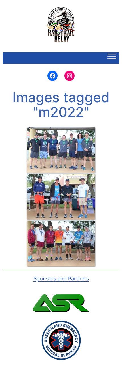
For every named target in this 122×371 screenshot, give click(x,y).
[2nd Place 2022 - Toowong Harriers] (61, 197)
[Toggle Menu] (111, 58)
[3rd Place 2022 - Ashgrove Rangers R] (61, 150)
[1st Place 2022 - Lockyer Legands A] (61, 243)
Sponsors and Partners (61, 279)
